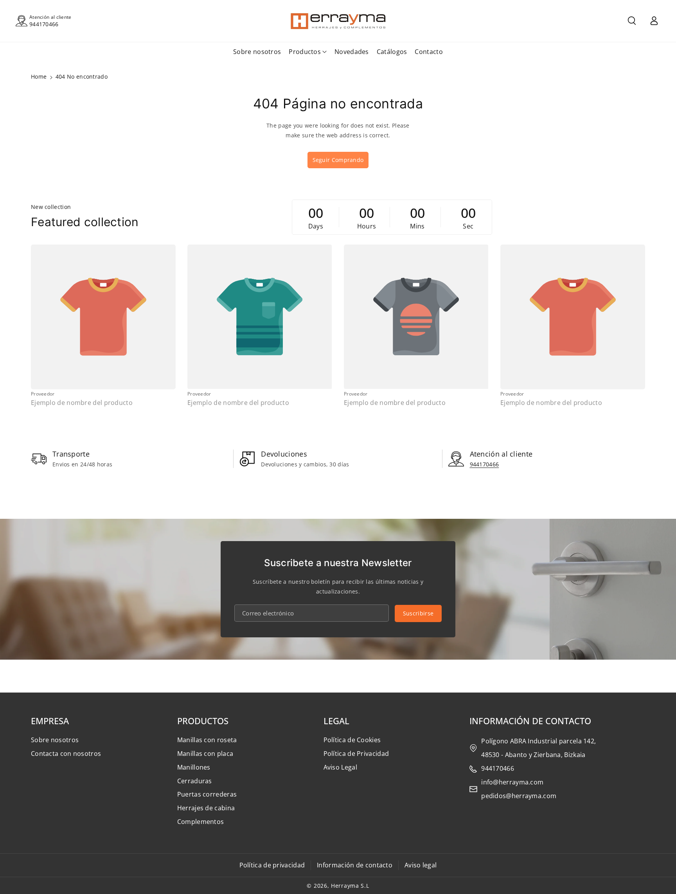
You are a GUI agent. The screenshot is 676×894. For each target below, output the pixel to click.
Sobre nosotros (55, 740)
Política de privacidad (272, 865)
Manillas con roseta (207, 740)
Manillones (193, 767)
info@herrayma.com (512, 782)
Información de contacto (354, 865)
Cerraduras (194, 781)
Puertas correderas (207, 794)
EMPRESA (50, 721)
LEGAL (336, 721)
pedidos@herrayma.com (518, 795)
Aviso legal (421, 865)
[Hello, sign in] (654, 20)
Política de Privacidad (356, 753)
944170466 (44, 24)
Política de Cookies (352, 740)
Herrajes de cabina (206, 808)
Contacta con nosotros (66, 753)
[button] (632, 21)
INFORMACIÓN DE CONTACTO (530, 721)
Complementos (200, 821)
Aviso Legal (340, 767)
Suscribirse (418, 613)
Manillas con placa (205, 753)
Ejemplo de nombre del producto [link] (82, 403)
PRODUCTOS (202, 721)
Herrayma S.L (350, 885)
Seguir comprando (338, 160)
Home (39, 76)
